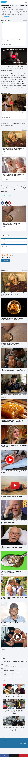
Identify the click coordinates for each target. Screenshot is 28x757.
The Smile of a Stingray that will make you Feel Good (14, 673)
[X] (6, 203)
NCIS (10, 195)
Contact (10, 740)
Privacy (2, 740)
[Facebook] (2, 203)
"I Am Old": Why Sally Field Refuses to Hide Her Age (15, 677)
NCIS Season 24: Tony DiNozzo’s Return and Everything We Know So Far (13, 666)
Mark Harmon (4, 195)
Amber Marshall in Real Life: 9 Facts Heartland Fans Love (15, 662)
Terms (6, 740)
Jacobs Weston (7, 16)
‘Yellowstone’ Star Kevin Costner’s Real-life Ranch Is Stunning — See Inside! (15, 669)
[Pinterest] (9, 203)
